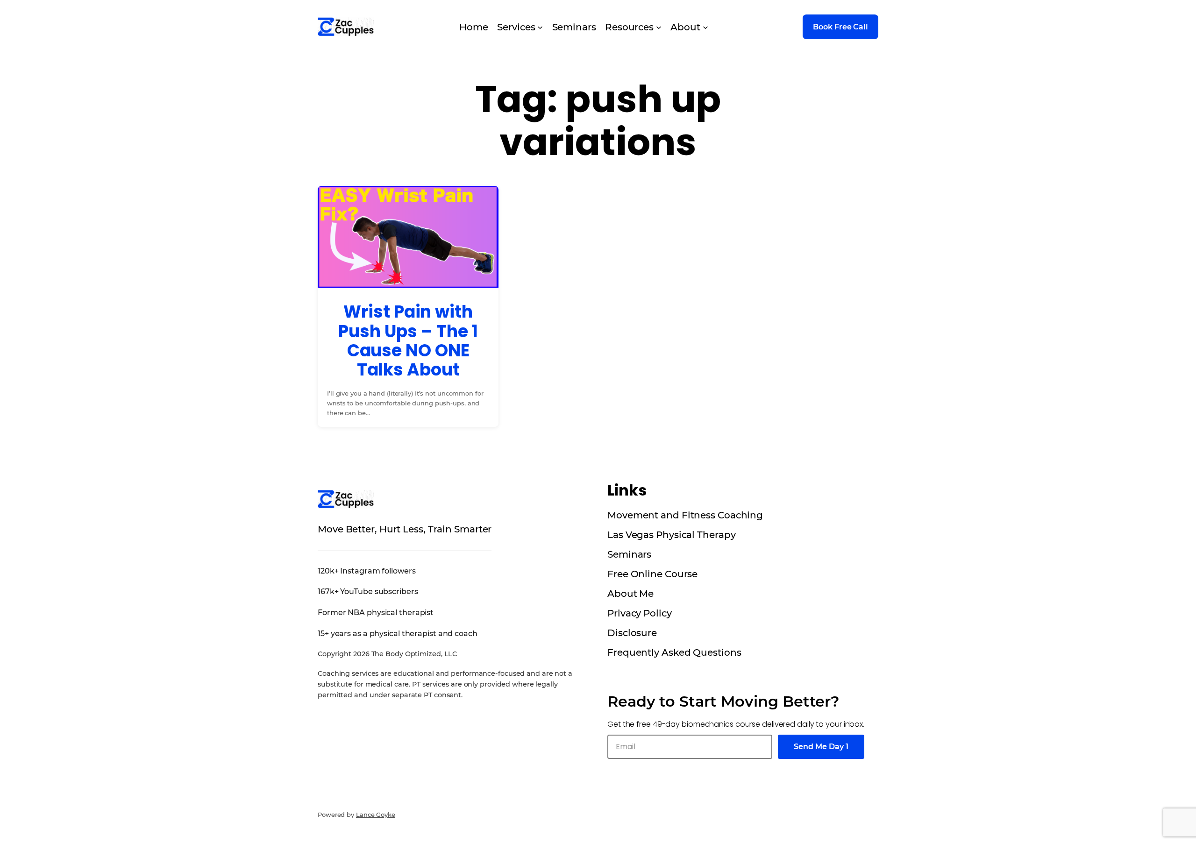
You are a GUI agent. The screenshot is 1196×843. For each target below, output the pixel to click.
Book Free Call (840, 26)
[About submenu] (705, 27)
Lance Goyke (375, 814)
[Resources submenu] (659, 27)
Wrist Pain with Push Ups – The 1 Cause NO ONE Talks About (407, 341)
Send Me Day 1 (821, 746)
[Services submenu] (540, 27)
